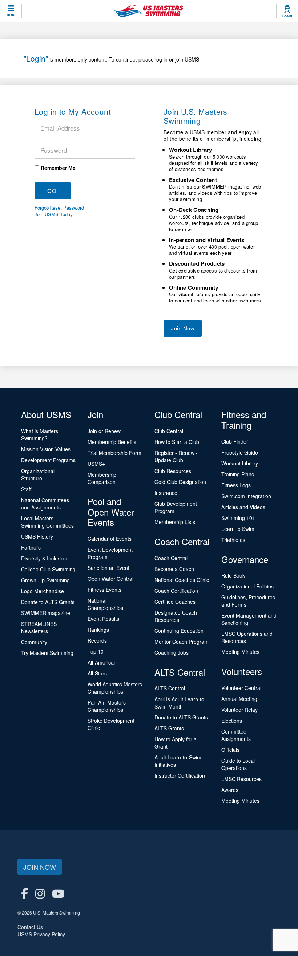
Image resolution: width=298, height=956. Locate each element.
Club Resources (172, 471)
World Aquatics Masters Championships (115, 688)
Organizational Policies (247, 586)
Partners (31, 547)
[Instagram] (40, 893)
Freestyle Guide (239, 452)
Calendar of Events (110, 538)
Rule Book (233, 575)
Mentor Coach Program (181, 641)
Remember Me (58, 167)
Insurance (165, 492)
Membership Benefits (112, 441)
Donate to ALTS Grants (47, 602)
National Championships (105, 604)
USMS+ (96, 463)
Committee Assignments (236, 735)
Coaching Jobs (171, 652)
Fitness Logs (236, 485)
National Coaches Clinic (181, 579)
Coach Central (171, 558)
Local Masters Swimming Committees (47, 522)
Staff (26, 489)
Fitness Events (104, 589)
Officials (230, 749)
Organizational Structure (38, 474)
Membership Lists (174, 521)
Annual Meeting (239, 698)
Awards (229, 789)
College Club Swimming (48, 569)
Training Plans (237, 474)
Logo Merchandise (42, 591)
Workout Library (239, 463)
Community (34, 642)
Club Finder (234, 441)
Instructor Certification (179, 775)
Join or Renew (104, 431)
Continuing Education (179, 630)
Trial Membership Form (114, 452)
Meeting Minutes (240, 651)
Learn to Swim (237, 528)
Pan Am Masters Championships (107, 706)
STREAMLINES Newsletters (39, 627)
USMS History (37, 536)
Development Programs (48, 460)
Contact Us (30, 927)
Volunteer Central (241, 687)
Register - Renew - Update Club (176, 456)
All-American (102, 662)
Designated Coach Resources (175, 616)
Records (97, 640)
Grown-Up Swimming (45, 580)
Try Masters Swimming (47, 652)
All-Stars (97, 673)
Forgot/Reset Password (59, 208)
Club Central (168, 431)
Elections (231, 720)
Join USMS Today (54, 214)
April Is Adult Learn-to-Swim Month (180, 702)
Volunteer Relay (239, 709)
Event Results (103, 618)
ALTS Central (169, 688)
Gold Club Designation (180, 481)
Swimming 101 (238, 517)
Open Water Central (110, 578)
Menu (11, 15)
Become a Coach (174, 568)
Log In (287, 16)
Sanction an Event (108, 567)
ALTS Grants (169, 728)
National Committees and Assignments (45, 503)
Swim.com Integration (246, 496)
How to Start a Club (176, 441)
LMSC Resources (241, 778)
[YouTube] (58, 893)
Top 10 (96, 651)
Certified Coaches (175, 601)
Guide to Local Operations (238, 764)
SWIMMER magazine (45, 612)
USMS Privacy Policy (41, 934)
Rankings (98, 629)
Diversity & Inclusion (44, 558)
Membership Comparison (102, 478)
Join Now (182, 328)
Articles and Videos (243, 507)
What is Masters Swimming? (39, 434)
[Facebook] (24, 893)
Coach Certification (176, 590)
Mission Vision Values (46, 449)
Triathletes (233, 539)
